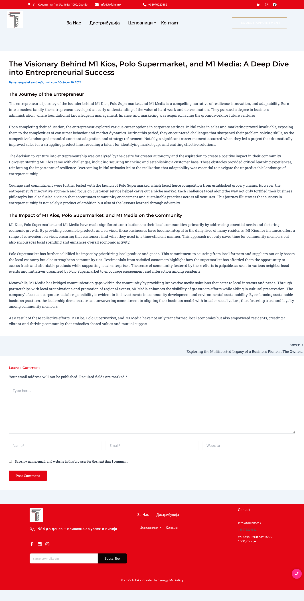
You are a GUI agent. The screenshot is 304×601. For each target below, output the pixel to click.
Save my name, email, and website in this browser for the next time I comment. (71, 461)
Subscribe (112, 558)
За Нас (74, 23)
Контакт (169, 23)
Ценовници (140, 23)
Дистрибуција (104, 23)
